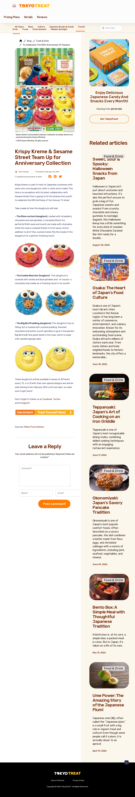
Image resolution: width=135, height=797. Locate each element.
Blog (29, 41)
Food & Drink (42, 41)
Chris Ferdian (24, 172)
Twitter (56, 399)
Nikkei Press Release (34, 427)
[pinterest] (55, 177)
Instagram (24, 403)
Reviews (42, 17)
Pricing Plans (12, 17)
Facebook (47, 399)
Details (28, 17)
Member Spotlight (59, 29)
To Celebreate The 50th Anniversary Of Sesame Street (50, 45)
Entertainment (39, 29)
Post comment (54, 504)
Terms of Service (57, 780)
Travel (25, 29)
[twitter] (60, 177)
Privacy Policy (78, 780)
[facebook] (49, 177)
